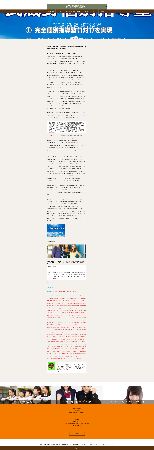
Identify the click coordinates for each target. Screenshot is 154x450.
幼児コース (75, 291)
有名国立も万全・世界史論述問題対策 (69, 341)
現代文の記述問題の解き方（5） (72, 329)
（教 (50, 132)
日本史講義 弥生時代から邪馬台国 (58, 346)
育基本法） (53, 132)
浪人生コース (56, 291)
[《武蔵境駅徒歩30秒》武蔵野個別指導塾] (77, 7)
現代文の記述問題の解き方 (55, 327)
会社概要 (102, 11)
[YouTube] (58, 371)
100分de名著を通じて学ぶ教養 (60, 334)
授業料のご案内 (43, 444)
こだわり (59, 11)
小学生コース (92, 444)
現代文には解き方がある (63, 324)
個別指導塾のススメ (76, 298)
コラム (94, 11)
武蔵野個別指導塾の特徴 (56, 444)
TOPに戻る (49, 295)
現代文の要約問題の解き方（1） (75, 334)
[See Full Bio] (73, 369)
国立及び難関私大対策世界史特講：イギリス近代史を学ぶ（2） (66, 348)
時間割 (58, 356)
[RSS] (106, 6)
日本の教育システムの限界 (78, 300)
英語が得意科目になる (61, 315)
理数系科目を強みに (74, 312)
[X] (104, 6)
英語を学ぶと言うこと (58, 300)
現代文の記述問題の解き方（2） (68, 327)
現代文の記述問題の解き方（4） (58, 329)
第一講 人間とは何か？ (67, 336)
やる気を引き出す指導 (71, 315)
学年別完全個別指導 (68, 11)
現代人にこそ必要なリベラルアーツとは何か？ (64, 332)
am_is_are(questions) (72, 307)
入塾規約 (79, 353)
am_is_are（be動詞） (62, 307)
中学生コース (98, 444)
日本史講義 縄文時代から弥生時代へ (68, 344)
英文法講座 (75, 305)
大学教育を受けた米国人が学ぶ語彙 (62, 351)
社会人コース (70, 291)
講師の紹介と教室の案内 (66, 298)
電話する (77, 433)
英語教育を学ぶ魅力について (62, 320)
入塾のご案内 (85, 11)
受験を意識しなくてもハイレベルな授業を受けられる (58, 312)
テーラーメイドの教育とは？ (73, 295)
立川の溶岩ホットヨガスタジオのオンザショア (71, 358)
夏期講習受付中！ (57, 358)
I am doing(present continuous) (78, 356)
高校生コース (105, 444)
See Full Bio (69, 369)
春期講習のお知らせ (64, 356)
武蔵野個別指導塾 (51, 11)
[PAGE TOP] (77, 384)
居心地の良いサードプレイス (79, 310)
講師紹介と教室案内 (77, 11)
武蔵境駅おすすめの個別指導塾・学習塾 (71, 322)
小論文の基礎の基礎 (56, 341)
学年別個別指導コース (62, 295)
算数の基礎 (51, 334)
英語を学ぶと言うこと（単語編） (77, 303)
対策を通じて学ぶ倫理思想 (78, 336)
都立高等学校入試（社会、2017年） (76, 320)
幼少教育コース (85, 444)
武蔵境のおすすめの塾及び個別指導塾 (64, 305)
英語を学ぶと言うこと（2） (64, 303)
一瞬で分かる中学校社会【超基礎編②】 (64, 310)
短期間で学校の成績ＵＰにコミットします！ (60, 317)
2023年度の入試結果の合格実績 (69, 339)
